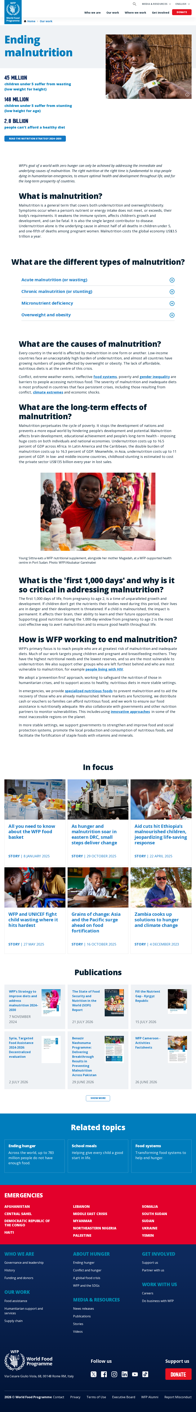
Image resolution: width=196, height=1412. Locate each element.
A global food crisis (86, 1278)
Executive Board (123, 1397)
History (9, 1270)
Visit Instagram (114, 1374)
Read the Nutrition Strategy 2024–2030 (35, 138)
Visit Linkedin (124, 1374)
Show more (98, 1098)
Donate (182, 12)
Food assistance (15, 1301)
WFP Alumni (149, 1397)
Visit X (93, 1374)
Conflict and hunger (87, 1270)
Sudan (148, 1220)
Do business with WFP (158, 1301)
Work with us (159, 1284)
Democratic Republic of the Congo (27, 1222)
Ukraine (149, 1228)
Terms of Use (96, 1397)
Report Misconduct (178, 1397)
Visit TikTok (145, 1374)
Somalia (150, 1206)
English (181, 4)
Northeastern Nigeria (94, 1228)
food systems (105, 376)
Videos (78, 1331)
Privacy (75, 1397)
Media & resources (154, 4)
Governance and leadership (24, 1262)
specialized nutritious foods (89, 691)
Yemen (148, 1235)
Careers (147, 1293)
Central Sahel (18, 1213)
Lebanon (81, 1206)
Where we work (135, 12)
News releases (83, 1308)
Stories (78, 1324)
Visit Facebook (104, 1374)
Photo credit (187, 94)
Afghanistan (17, 1206)
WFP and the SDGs (86, 1285)
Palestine (82, 1235)
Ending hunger (84, 1262)
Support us (150, 1262)
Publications (82, 1316)
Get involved (160, 12)
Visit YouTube (135, 1374)
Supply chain (13, 1321)
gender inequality (155, 376)
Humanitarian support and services (23, 1310)
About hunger (91, 1254)
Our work (112, 12)
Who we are (92, 12)
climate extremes (48, 392)
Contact (58, 1397)
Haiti (9, 1232)
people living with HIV (104, 669)
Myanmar (82, 1220)
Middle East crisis (90, 1213)
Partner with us (153, 1270)
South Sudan (154, 1213)
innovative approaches (130, 711)
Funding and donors (18, 1278)
